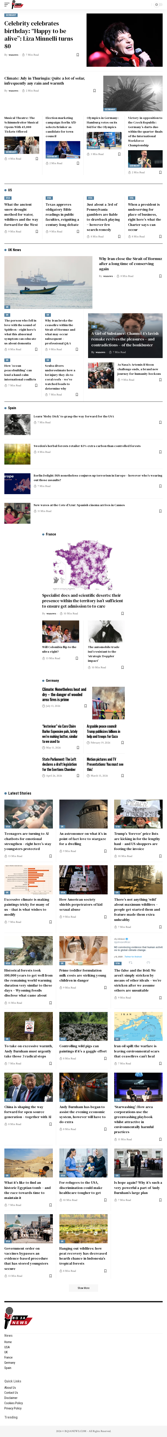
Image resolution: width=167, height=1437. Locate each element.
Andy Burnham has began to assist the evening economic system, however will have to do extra (82, 1114)
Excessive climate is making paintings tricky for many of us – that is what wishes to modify (26, 907)
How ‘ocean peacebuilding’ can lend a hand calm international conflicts (20, 372)
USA (8, 198)
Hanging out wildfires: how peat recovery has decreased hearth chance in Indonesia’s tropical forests (83, 1256)
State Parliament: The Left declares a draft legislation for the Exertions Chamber (59, 764)
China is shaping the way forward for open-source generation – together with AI (27, 1111)
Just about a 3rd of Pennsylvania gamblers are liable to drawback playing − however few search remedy (103, 217)
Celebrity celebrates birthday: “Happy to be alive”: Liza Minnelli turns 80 (38, 34)
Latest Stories (19, 793)
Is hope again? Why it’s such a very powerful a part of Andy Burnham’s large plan (138, 1187)
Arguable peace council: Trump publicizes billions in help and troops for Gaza (103, 731)
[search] (147, 4)
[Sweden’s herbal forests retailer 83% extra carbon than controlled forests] (17, 454)
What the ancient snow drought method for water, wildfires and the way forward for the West (21, 214)
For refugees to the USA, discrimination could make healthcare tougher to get (80, 1187)
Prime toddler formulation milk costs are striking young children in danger (82, 975)
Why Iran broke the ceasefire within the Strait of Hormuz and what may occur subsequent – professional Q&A (60, 331)
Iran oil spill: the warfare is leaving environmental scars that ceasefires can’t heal (136, 1051)
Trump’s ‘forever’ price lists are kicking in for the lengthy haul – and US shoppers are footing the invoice (137, 841)
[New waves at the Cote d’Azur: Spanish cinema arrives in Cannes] (17, 513)
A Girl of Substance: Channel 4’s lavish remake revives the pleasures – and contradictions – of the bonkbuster (125, 339)
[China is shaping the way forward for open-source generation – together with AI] (28, 1087)
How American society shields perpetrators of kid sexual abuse (80, 904)
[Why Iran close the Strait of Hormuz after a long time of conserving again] (48, 282)
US (10, 190)
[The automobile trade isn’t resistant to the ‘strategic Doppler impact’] (106, 631)
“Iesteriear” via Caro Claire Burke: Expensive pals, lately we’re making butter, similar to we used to (59, 734)
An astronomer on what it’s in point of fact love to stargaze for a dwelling (83, 838)
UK (7, 307)
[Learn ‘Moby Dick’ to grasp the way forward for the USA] (17, 424)
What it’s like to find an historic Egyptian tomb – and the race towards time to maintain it (27, 1190)
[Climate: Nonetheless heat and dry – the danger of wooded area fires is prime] (108, 703)
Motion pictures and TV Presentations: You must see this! (105, 764)
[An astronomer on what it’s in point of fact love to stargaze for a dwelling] (83, 814)
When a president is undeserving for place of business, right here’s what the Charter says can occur (144, 217)
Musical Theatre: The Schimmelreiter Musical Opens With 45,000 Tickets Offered (21, 125)
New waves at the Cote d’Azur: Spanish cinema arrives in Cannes (79, 505)
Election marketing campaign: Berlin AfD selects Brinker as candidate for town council (61, 127)
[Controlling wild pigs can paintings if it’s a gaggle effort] (83, 1026)
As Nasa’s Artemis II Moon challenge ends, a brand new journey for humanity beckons (139, 369)
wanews (13, 55)
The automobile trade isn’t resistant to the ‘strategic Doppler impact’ (103, 654)
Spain (12, 408)
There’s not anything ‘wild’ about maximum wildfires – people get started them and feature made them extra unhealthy (137, 909)
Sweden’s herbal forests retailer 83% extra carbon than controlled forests (87, 446)
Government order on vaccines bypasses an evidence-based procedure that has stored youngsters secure (26, 1258)
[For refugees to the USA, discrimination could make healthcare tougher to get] (83, 1163)
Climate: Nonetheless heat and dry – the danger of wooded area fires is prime (64, 694)
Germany (11, 15)
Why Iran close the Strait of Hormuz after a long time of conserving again (130, 264)
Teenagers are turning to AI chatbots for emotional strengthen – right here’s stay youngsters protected (28, 841)
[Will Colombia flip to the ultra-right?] (60, 631)
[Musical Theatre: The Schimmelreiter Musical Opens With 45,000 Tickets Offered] (21, 145)
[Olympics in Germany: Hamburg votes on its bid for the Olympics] (104, 140)
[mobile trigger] (8, 4)
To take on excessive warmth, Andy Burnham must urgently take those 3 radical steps (28, 1051)
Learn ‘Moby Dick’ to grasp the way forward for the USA (74, 416)
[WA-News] (17, 4)
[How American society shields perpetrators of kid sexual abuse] (83, 879)
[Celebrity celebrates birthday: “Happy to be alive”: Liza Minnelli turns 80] (125, 40)
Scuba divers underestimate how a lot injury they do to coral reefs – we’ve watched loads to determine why (60, 377)
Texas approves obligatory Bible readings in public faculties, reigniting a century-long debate (62, 214)
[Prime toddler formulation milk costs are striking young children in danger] (83, 950)
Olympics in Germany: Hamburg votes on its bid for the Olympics (103, 122)
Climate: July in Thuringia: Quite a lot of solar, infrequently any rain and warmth (44, 80)
